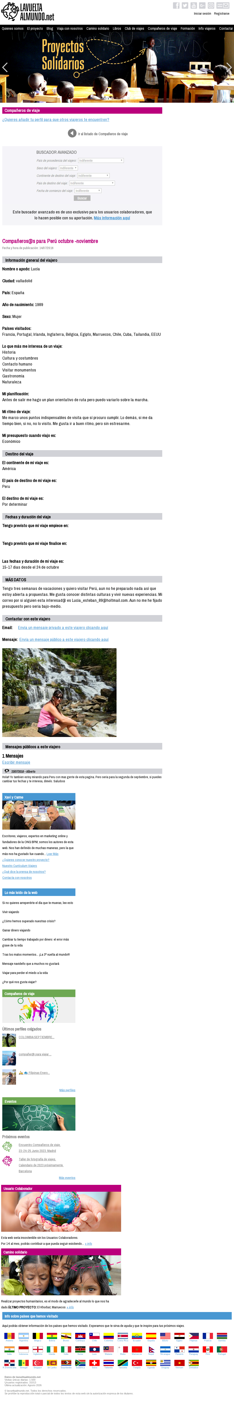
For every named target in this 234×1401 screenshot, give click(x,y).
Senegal (23, 1367)
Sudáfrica (80, 1367)
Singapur (38, 1367)
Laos (94, 1354)
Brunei (66, 1340)
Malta (122, 1354)
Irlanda (52, 1354)
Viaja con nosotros (70, 28)
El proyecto (35, 28)
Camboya (80, 1340)
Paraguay (193, 1354)
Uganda (151, 1367)
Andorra (9, 1340)
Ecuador (137, 1340)
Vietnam (179, 1367)
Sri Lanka (52, 1367)
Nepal (151, 1354)
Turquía (137, 1367)
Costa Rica (122, 1340)
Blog (50, 28)
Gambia (222, 1340)
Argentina (23, 1340)
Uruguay (165, 1367)
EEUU (165, 1340)
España (151, 1340)
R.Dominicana (9, 1367)
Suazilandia (66, 1367)
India (9, 1354)
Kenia (80, 1354)
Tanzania (123, 1367)
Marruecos (137, 1354)
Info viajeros (207, 28)
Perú (208, 1354)
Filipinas (193, 1340)
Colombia (108, 1340)
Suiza (94, 1367)
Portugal (222, 1354)
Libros (117, 28)
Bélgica (37, 1340)
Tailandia (108, 1367)
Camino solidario (97, 28)
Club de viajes (134, 28)
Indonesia (23, 1354)
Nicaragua (165, 1354)
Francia (207, 1340)
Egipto (179, 1340)
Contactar (226, 28)
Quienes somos (13, 28)
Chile (94, 1340)
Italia (66, 1354)
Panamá (179, 1354)
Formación (188, 28)
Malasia (108, 1354)
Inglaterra (37, 1354)
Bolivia (52, 1340)
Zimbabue (193, 1367)
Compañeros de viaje (162, 28)
